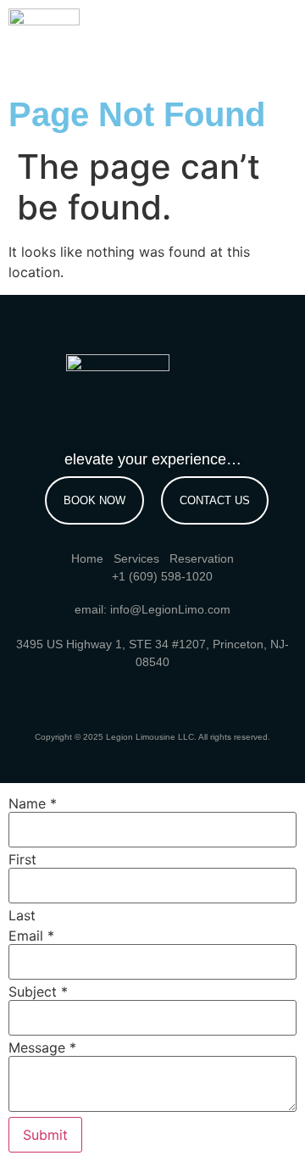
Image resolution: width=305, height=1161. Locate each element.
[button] (268, 36)
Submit (45, 1134)
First (22, 859)
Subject (38, 991)
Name (32, 803)
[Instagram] (140, 700)
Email (31, 935)
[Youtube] (190, 700)
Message (42, 1047)
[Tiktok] (165, 700)
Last (22, 915)
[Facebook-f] (114, 700)
